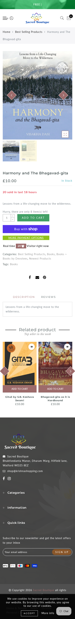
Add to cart (19, 388)
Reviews (48, 297)
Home (6, 31)
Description (24, 297)
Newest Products (40, 258)
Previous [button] (9, 97)
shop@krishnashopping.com (25, 471)
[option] (37, 95)
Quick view (31, 347)
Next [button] (61, 97)
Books (51, 254)
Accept (29, 613)
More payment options (26, 237)
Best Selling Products (28, 31)
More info (48, 613)
